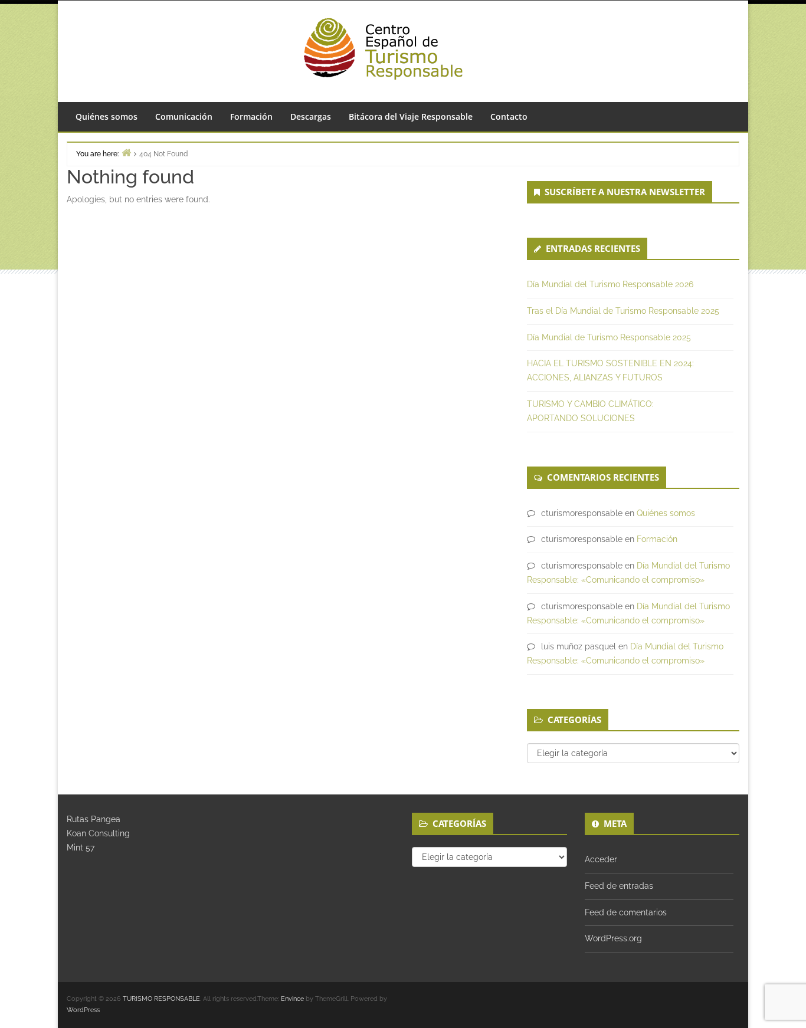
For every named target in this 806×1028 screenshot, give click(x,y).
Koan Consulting (98, 833)
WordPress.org (613, 938)
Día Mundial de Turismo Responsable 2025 (609, 337)
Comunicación (183, 116)
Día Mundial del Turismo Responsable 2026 (610, 284)
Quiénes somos (106, 116)
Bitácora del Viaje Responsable (411, 116)
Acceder (601, 859)
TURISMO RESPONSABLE (161, 999)
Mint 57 (80, 847)
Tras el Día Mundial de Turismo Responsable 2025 (623, 311)
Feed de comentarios (626, 912)
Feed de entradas (619, 886)
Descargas (310, 116)
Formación (251, 116)
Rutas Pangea (93, 819)
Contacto (508, 116)
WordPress (83, 1010)
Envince (292, 999)
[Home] (126, 152)
